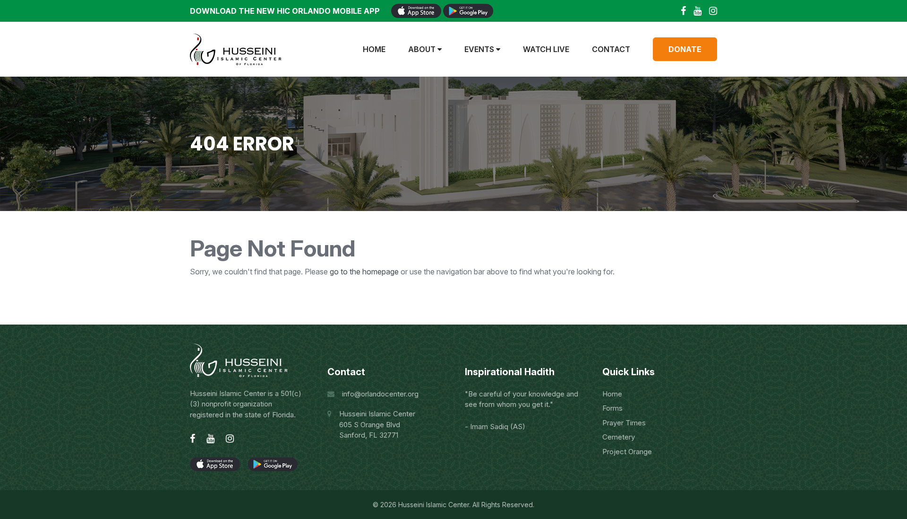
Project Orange (627, 451)
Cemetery (618, 436)
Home (374, 49)
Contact (611, 49)
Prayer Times (624, 422)
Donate (685, 49)
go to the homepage (364, 271)
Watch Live (546, 49)
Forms (612, 408)
